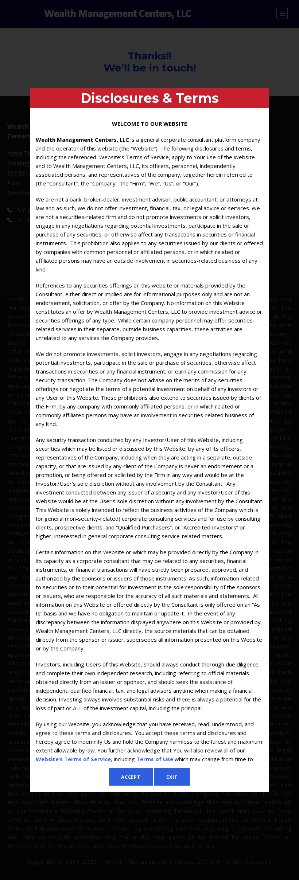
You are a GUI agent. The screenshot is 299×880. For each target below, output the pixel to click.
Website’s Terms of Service (73, 759)
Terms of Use (154, 759)
